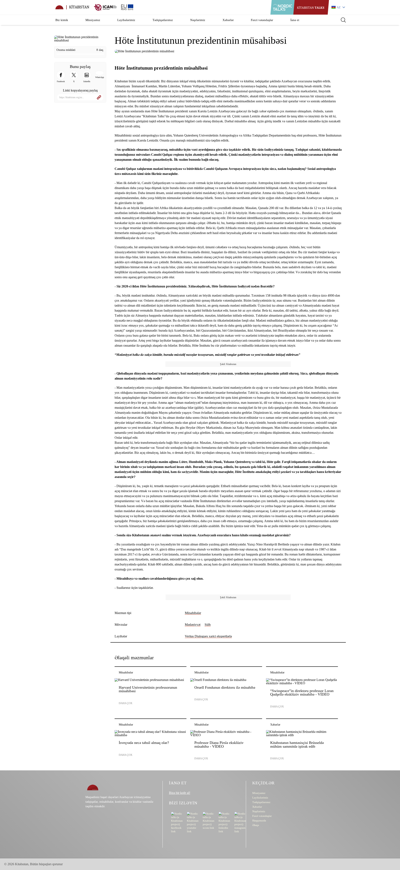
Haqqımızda (259, 820)
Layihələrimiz (126, 20)
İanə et (294, 20)
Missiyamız (92, 20)
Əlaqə (255, 825)
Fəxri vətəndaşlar (262, 20)
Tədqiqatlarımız (162, 20)
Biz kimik (61, 20)
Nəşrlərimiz (197, 20)
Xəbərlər (228, 20)
